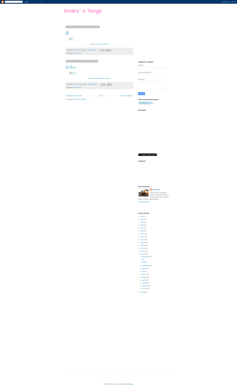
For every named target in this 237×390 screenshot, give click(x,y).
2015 (142, 245)
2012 (142, 254)
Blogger (130, 384)
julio (143, 271)
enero (144, 289)
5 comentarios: (92, 50)
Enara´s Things (83, 11)
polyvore (78, 53)
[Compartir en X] (105, 50)
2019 (142, 234)
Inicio (101, 96)
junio (144, 274)
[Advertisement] (156, 41)
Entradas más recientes (74, 96)
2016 (142, 242)
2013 (142, 251)
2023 (142, 222)
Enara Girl (155, 189)
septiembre (146, 265)
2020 (142, 231)
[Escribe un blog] (103, 50)
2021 (142, 228)
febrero (144, 286)
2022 (142, 225)
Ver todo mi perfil (143, 202)
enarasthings (98, 44)
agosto (144, 268)
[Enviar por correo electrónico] (100, 50)
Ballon (90, 78)
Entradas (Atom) (80, 99)
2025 (142, 216)
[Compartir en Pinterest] (110, 50)
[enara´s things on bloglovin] (145, 104)
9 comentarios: (93, 84)
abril (144, 280)
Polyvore (106, 44)
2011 (142, 292)
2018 (142, 237)
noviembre (146, 256)
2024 (142, 219)
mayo (144, 277)
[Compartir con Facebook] (108, 50)
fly (67, 32)
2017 (142, 239)
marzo (144, 283)
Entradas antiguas (126, 96)
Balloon (71, 67)
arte (74, 53)
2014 (142, 248)
